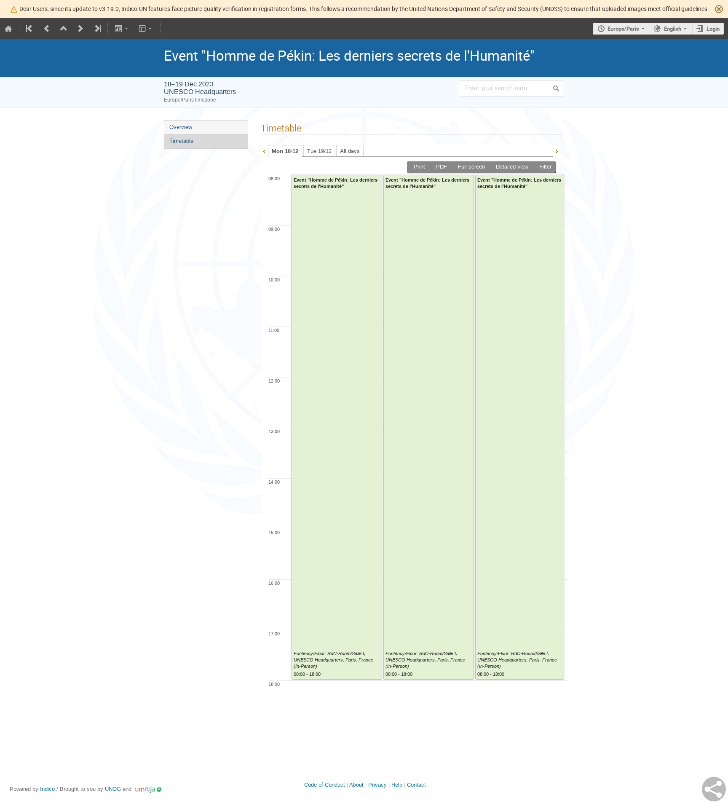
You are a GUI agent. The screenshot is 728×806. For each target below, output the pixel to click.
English (672, 28)
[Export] (122, 28)
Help (396, 784)
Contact (416, 784)
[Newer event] (80, 28)
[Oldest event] (29, 28)
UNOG (113, 789)
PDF (441, 166)
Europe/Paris (623, 28)
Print (419, 166)
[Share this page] (714, 789)
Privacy (377, 784)
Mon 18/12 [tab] (285, 151)
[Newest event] (96, 28)
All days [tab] (350, 151)
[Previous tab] (264, 150)
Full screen (471, 166)
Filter (545, 166)
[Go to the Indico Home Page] (8, 28)
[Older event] (46, 28)
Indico (47, 789)
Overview (180, 127)
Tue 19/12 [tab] (319, 151)
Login (713, 28)
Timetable (181, 141)
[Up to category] (63, 28)
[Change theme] (146, 28)
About (356, 784)
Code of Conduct (324, 784)
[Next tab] (556, 150)
